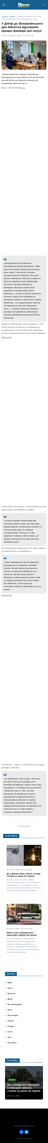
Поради (11, 1026)
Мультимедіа (13, 1015)
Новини (12, 16)
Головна (5, 16)
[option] (24, 1083)
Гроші (10, 988)
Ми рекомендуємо (15, 1004)
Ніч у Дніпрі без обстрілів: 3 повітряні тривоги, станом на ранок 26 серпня (23, 1088)
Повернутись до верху (25, 1138)
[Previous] (37, 1060)
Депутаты (11, 993)
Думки (10, 999)
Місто (10, 1010)
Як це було (12, 1043)
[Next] (41, 1060)
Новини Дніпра (24, 826)
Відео (10, 983)
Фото (10, 1037)
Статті (10, 1032)
